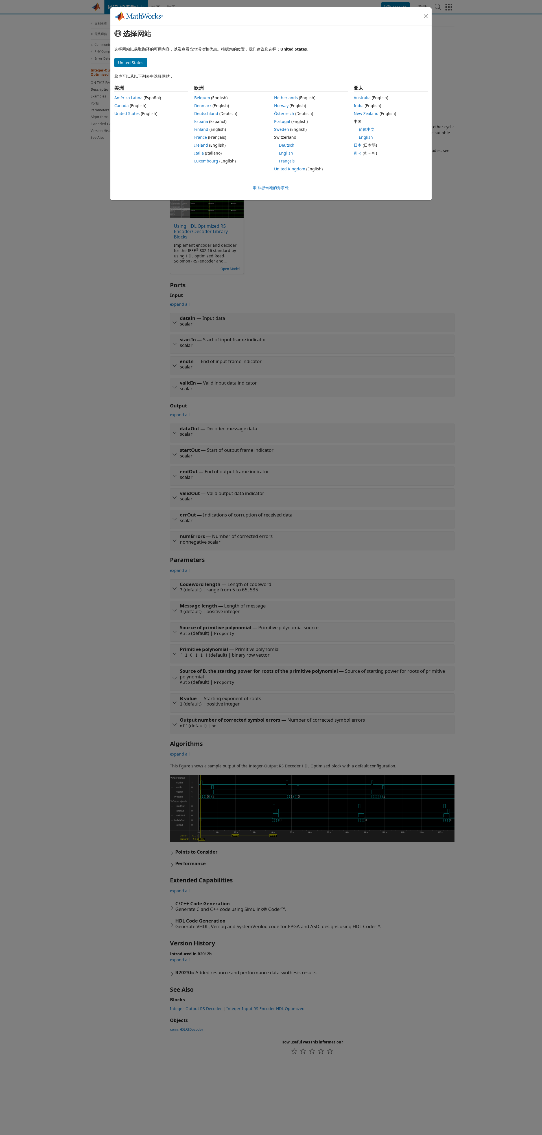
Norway (281, 105)
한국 (358, 153)
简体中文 (367, 129)
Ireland (201, 145)
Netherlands (286, 97)
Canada (121, 105)
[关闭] (426, 16)
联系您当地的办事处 (271, 187)
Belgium (202, 97)
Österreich (284, 113)
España (201, 121)
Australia (362, 97)
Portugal (282, 121)
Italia (199, 153)
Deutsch (286, 145)
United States (127, 113)
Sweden (281, 129)
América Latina (128, 97)
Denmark (202, 105)
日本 (358, 145)
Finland (201, 129)
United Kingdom (289, 169)
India (359, 105)
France (200, 137)
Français (287, 161)
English (286, 153)
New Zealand (366, 113)
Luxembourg (206, 161)
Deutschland (206, 113)
